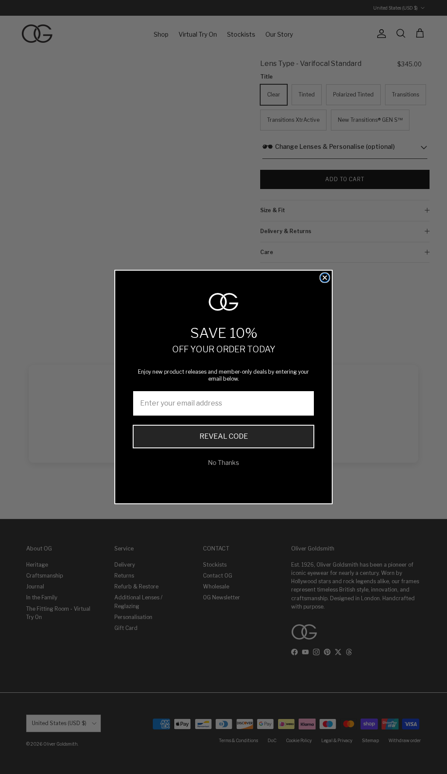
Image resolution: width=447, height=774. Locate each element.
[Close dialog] (324, 277)
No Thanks (223, 462)
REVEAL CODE (223, 436)
